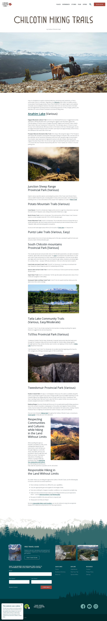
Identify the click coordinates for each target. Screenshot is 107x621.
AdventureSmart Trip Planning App (49, 494)
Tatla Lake (61, 227)
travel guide (31, 415)
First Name (12, 578)
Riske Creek (73, 199)
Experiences (74, 569)
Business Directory (60, 572)
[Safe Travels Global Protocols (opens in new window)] (27, 606)
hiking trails (44, 413)
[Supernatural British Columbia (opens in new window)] (39, 606)
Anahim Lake (36, 114)
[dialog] (12, 611)
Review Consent (13, 587)
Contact (88, 569)
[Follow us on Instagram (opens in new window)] (95, 606)
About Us (57, 574)
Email (10, 571)
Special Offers (74, 574)
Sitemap (88, 574)
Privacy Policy (89, 572)
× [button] (21, 604)
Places (57, 569)
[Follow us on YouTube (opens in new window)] (89, 606)
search (90, 4)
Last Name (34, 578)
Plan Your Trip (74, 572)
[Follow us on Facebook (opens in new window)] (83, 606)
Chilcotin (57, 102)
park (55, 255)
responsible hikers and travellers (42, 503)
